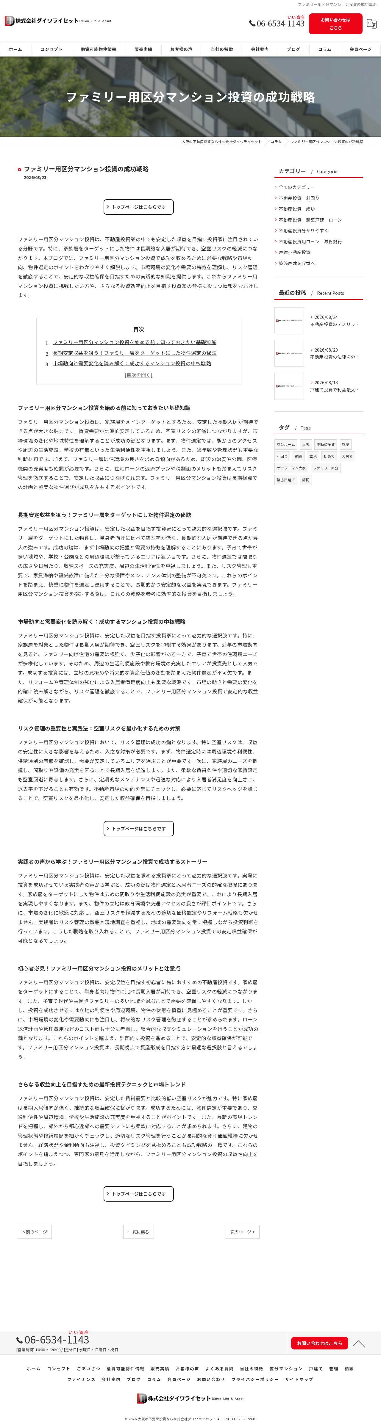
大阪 (305, 444)
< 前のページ (35, 1232)
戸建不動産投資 (297, 252)
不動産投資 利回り (299, 198)
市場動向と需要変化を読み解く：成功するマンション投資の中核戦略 (132, 363)
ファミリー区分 (325, 467)
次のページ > (242, 1232)
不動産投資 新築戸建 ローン (310, 220)
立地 (312, 456)
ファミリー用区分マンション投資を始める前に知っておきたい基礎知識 (134, 342)
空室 (345, 444)
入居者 (347, 456)
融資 (298, 456)
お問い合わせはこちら (335, 24)
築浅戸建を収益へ (297, 263)
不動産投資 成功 (297, 209)
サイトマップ (299, 1379)
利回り (282, 456)
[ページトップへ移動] (359, 1343)
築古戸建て (286, 479)
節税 (305, 479)
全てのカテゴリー (297, 187)
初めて (329, 456)
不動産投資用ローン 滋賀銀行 (310, 241)
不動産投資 (326, 444)
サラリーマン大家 (291, 467)
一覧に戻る (138, 1232)
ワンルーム (286, 444)
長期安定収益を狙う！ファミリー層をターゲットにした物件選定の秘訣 (135, 352)
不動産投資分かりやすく (304, 230)
